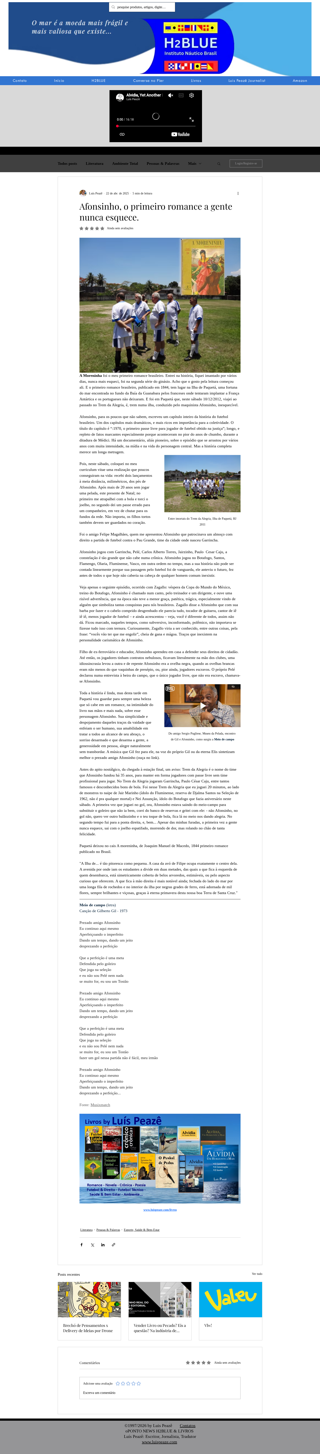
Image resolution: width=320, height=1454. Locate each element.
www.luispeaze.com (159, 1441)
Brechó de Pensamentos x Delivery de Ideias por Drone (88, 1328)
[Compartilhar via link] (113, 1245)
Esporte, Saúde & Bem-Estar (142, 1230)
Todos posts (67, 163)
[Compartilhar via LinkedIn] (103, 1245)
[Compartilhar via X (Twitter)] (92, 1245)
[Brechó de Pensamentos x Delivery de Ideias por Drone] (89, 1299)
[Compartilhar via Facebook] (81, 1245)
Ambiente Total (125, 163)
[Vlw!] (230, 1299)
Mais (192, 163)
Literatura (94, 163)
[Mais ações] (238, 193)
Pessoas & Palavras (163, 163)
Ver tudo (257, 1273)
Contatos (187, 1425)
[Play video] (202, 705)
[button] (160, 42)
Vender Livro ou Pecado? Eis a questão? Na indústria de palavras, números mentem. (160, 1328)
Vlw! (208, 1325)
